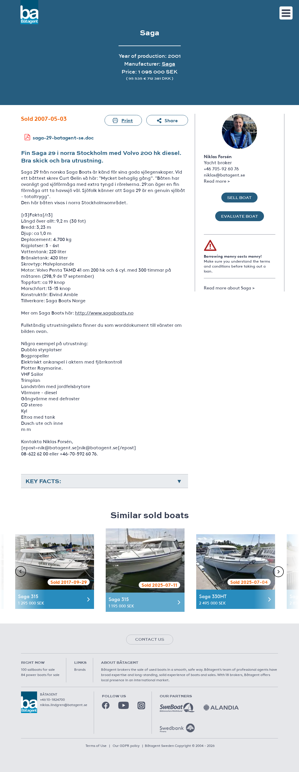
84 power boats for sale (40, 674)
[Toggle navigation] (286, 13)
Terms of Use (96, 745)
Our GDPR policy (126, 745)
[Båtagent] (29, 12)
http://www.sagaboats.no (104, 312)
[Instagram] (141, 705)
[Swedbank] (177, 728)
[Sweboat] (177, 707)
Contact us (149, 639)
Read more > (217, 181)
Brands (80, 669)
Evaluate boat (239, 216)
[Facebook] (105, 705)
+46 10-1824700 (52, 699)
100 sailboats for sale (38, 669)
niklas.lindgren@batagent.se (63, 704)
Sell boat (239, 197)
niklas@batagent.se (224, 175)
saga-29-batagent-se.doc (63, 137)
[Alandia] (221, 707)
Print (127, 120)
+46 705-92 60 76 (221, 168)
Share (171, 120)
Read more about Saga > (229, 287)
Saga (168, 63)
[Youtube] (123, 705)
